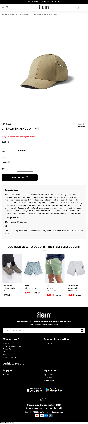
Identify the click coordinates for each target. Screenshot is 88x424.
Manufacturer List (9, 357)
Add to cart (18, 177)
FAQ (4, 352)
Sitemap (6, 375)
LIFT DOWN (7, 124)
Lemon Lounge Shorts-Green (52, 289)
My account (48, 375)
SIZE (3, 151)
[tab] (9, 281)
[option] (44, 2)
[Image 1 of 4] (12, 268)
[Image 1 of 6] (33, 268)
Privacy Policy (8, 349)
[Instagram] (41, 400)
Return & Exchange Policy (12, 346)
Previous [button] (1, 2)
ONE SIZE (21, 150)
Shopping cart (49, 380)
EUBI (27, 285)
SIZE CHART (7, 343)
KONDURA (8, 285)
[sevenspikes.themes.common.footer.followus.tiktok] (47, 400)
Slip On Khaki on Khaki (10, 289)
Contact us (48, 343)
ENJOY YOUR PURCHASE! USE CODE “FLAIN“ (44, 2)
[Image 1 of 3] (54, 268)
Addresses (48, 377)
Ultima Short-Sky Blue (33, 288)
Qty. (3, 169)
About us (6, 355)
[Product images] (12, 268)
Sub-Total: (77, 18)
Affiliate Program (15, 363)
